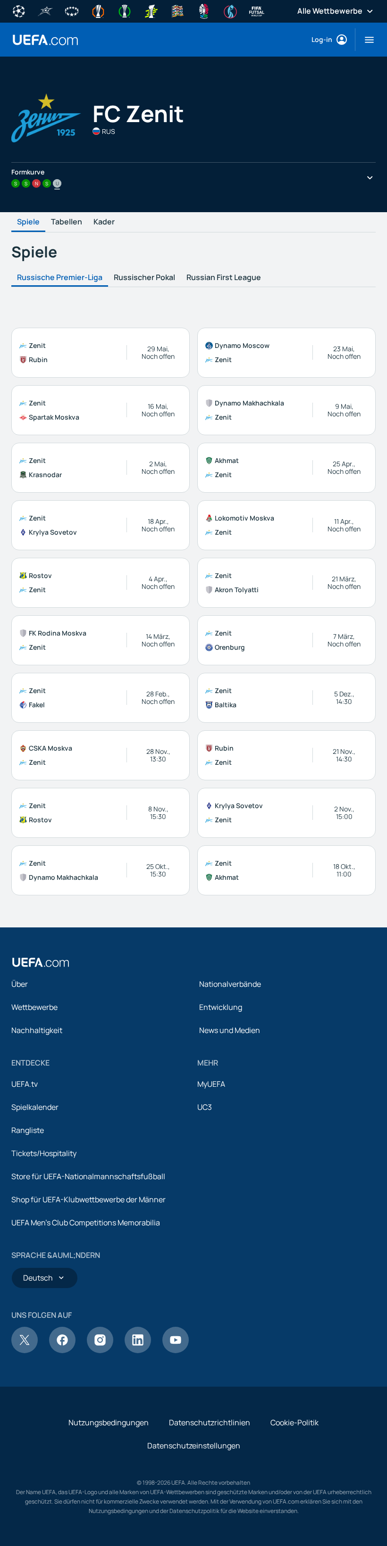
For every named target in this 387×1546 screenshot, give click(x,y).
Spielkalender (35, 1107)
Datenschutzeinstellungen (193, 1445)
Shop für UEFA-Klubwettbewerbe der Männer (88, 1199)
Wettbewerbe (34, 1007)
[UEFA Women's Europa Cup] (151, 10)
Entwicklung (220, 1007)
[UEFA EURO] (203, 10)
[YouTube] (175, 1350)
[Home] (40, 962)
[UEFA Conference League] (124, 10)
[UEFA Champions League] (18, 10)
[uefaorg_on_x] (24, 1350)
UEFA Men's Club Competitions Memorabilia (85, 1222)
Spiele (28, 222)
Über (19, 984)
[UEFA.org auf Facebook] (62, 1350)
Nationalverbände (230, 984)
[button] (365, 40)
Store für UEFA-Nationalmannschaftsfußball (88, 1176)
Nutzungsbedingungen (108, 1422)
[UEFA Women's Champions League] (71, 10)
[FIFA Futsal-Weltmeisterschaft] (256, 10)
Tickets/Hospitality (43, 1153)
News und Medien (229, 1030)
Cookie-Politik (294, 1422)
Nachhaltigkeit (36, 1030)
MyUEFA (211, 1084)
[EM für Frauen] (230, 10)
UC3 (204, 1107)
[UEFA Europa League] (98, 10)
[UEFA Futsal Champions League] (45, 10)
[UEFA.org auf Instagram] (100, 1350)
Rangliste (27, 1130)
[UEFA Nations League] (177, 10)
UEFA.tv (24, 1084)
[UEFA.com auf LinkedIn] (138, 1350)
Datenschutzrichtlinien (209, 1422)
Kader (104, 222)
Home (45, 39)
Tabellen (66, 222)
